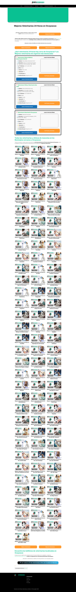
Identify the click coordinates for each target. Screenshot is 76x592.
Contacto (28, 578)
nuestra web (59, 38)
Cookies (28, 581)
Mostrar (25, 568)
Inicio (11, 21)
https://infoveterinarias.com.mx (20, 556)
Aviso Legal (28, 579)
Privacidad (28, 582)
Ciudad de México (16, 21)
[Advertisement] (38, 14)
